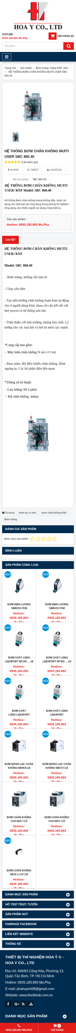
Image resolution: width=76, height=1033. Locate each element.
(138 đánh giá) (29, 162)
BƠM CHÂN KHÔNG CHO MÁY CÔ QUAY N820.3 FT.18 (57, 821)
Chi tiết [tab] (10, 239)
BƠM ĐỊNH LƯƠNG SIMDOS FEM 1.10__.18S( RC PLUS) (19, 608)
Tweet (34, 169)
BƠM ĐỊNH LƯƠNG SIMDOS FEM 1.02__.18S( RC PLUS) (56, 608)
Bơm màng (10, 519)
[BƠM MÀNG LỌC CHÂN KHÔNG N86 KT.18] (56, 745)
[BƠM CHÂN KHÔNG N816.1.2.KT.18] (19, 852)
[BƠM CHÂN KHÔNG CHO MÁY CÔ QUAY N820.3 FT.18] (56, 798)
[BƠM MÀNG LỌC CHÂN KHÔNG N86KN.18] (19, 745)
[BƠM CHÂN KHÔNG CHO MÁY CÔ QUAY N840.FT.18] (19, 798)
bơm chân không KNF (54, 512)
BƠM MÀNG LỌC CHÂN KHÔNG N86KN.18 (19, 766)
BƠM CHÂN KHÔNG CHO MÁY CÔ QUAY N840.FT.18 (19, 821)
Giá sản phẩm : (17, 219)
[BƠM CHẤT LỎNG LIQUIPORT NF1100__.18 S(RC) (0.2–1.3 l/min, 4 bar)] (56, 692)
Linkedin (55, 169)
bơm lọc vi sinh (27, 512)
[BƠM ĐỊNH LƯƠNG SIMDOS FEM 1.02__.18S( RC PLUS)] (56, 585)
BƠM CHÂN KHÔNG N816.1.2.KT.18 (19, 872)
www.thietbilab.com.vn (36, 995)
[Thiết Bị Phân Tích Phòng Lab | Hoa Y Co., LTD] (38, 29)
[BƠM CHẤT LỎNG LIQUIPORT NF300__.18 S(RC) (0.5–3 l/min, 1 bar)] (56, 639)
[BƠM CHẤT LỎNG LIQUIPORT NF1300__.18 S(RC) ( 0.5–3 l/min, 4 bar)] (19, 692)
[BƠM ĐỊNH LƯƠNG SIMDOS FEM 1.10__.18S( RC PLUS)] (19, 585)
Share (14, 169)
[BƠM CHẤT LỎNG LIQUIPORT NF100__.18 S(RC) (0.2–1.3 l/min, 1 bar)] (19, 639)
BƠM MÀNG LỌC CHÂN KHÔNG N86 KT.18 (56, 766)
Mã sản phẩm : (21, 179)
